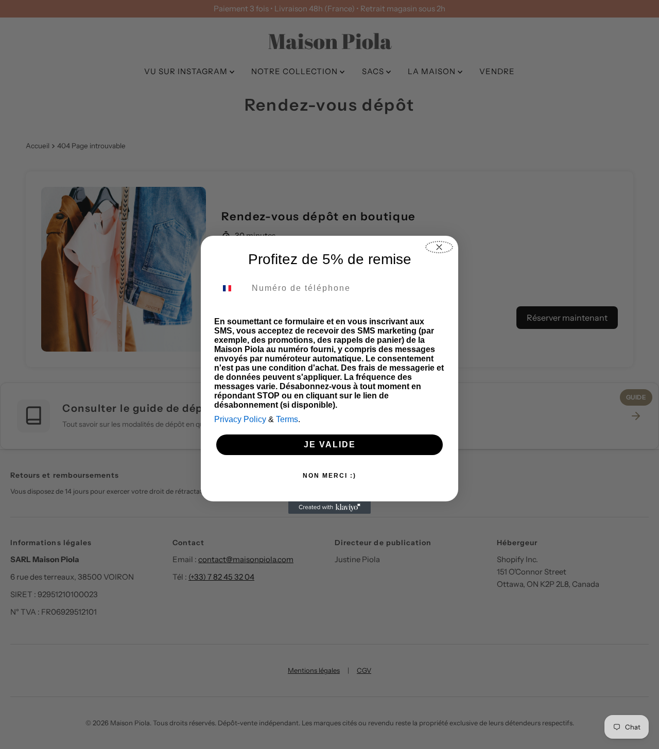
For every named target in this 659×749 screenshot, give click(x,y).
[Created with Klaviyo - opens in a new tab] (329, 507)
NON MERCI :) (329, 475)
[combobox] (231, 288)
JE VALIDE (330, 444)
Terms (287, 419)
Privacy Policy (240, 419)
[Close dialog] (439, 247)
